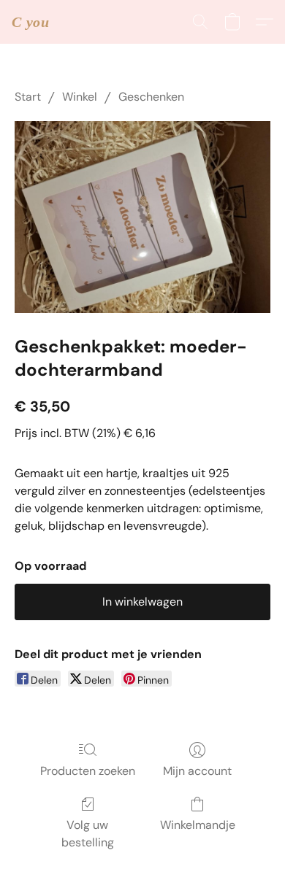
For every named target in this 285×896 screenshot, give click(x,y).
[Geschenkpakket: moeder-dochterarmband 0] (142, 217)
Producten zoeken (87, 771)
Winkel (79, 96)
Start (28, 96)
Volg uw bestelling (87, 833)
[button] (31, 22)
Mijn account (197, 771)
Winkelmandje (197, 825)
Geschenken (151, 96)
